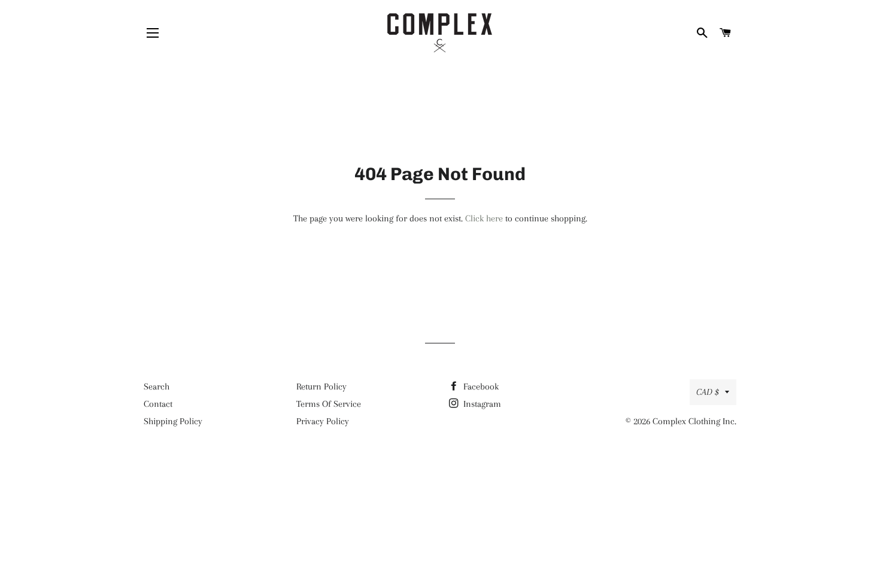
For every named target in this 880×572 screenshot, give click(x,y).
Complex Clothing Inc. (694, 421)
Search (156, 386)
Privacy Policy (322, 421)
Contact (158, 403)
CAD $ (707, 392)
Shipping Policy (173, 421)
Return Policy (321, 386)
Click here (484, 218)
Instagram (481, 403)
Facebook (480, 386)
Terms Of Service (328, 403)
